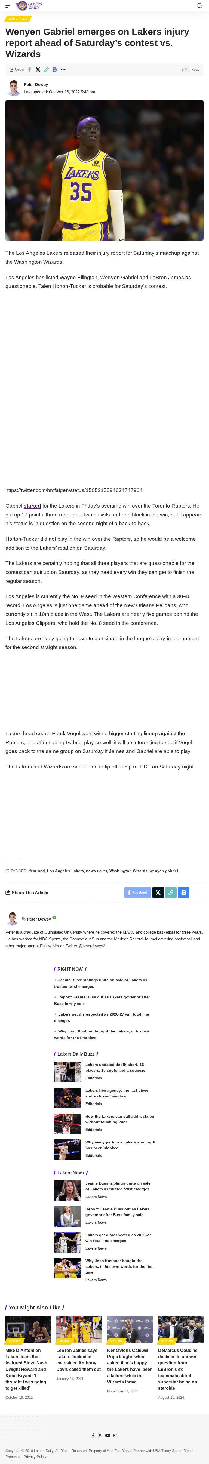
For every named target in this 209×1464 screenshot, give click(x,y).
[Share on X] (38, 69)
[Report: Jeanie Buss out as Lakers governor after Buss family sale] (67, 1216)
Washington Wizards (128, 871)
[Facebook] (93, 1435)
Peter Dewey (36, 84)
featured (37, 871)
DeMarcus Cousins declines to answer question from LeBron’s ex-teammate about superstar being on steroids (178, 1369)
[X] (99, 1435)
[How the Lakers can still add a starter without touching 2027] (67, 1124)
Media (64, 1341)
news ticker (96, 871)
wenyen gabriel (164, 871)
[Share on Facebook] (29, 69)
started (32, 506)
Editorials (93, 1078)
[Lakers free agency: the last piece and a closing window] (67, 1098)
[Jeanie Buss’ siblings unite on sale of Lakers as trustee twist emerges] (67, 1190)
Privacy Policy (35, 1457)
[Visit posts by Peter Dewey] (13, 88)
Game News (18, 18)
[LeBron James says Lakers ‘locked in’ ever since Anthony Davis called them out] (79, 1329)
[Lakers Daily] (29, 5)
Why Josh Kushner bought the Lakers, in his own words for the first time (119, 1266)
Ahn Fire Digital (119, 1451)
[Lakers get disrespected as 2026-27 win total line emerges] (67, 1242)
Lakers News (96, 1197)
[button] (10, 5)
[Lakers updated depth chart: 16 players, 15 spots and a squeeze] (67, 1072)
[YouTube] (108, 1435)
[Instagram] (115, 1435)
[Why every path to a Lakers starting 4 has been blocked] (67, 1149)
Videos (14, 1341)
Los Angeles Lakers (65, 871)
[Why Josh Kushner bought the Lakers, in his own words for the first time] (67, 1268)
